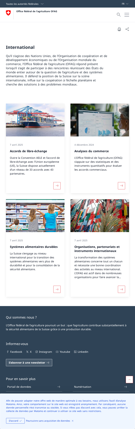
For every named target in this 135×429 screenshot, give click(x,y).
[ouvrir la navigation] (127, 14)
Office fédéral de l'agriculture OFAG (36, 11)
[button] (129, 379)
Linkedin (83, 352)
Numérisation (82, 387)
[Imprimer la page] (119, 29)
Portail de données (19, 387)
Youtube (65, 352)
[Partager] (127, 29)
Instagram (45, 352)
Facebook (16, 352)
